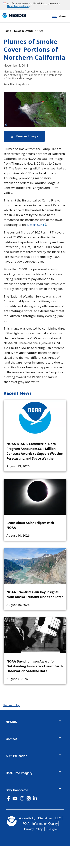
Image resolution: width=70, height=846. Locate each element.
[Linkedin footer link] (35, 798)
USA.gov (51, 829)
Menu (62, 16)
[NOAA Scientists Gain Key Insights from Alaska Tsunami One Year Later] (35, 566)
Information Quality (45, 823)
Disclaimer (45, 818)
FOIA (25, 823)
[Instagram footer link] (22, 798)
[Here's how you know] (35, 5)
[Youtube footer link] (15, 798)
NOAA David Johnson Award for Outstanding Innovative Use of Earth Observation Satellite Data (34, 666)
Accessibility (27, 818)
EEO (58, 818)
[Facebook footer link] (8, 798)
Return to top (11, 705)
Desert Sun (35, 225)
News (40, 31)
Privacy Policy (33, 829)
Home (7, 31)
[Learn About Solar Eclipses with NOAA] (35, 497)
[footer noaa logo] (11, 821)
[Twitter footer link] (29, 798)
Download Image (30, 136)
